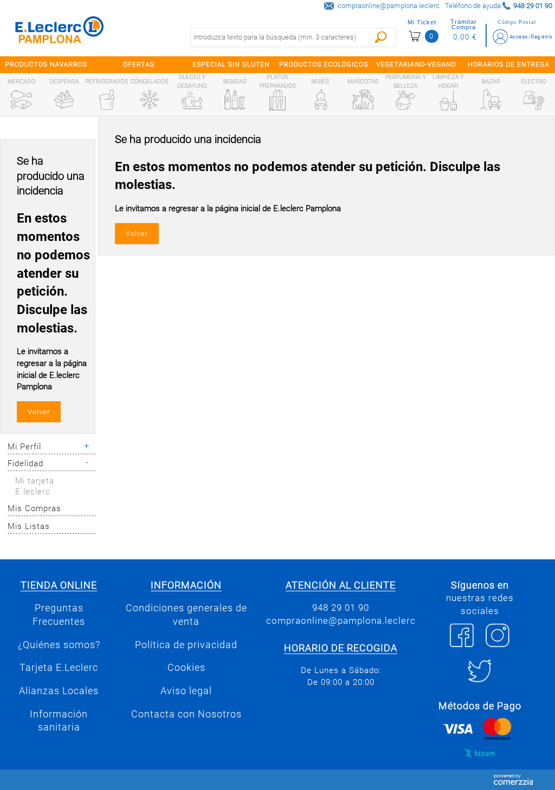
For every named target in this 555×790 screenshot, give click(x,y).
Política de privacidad (186, 644)
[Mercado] (21, 99)
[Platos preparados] (277, 100)
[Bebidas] (234, 99)
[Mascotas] (363, 99)
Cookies (186, 667)
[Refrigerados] (106, 99)
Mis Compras (34, 508)
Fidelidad (25, 463)
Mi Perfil (24, 447)
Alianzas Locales (59, 690)
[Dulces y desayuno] (191, 100)
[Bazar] (491, 99)
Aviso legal (186, 690)
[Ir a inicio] (59, 32)
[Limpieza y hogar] (448, 100)
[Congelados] (149, 99)
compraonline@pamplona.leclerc (389, 6)
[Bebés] (320, 99)
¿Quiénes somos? (59, 644)
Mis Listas (29, 526)
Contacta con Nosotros (186, 714)
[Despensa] (64, 99)
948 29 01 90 (340, 607)
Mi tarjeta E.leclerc (34, 486)
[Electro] (533, 99)
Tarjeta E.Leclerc (59, 667)
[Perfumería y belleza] (405, 100)
